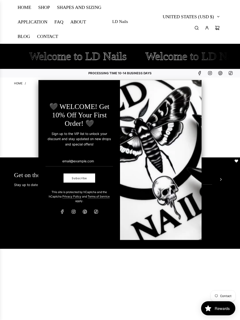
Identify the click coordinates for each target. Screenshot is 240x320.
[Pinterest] (85, 212)
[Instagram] (73, 212)
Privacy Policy (71, 196)
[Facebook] (62, 212)
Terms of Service (99, 196)
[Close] (193, 88)
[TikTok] (96, 212)
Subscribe (79, 178)
